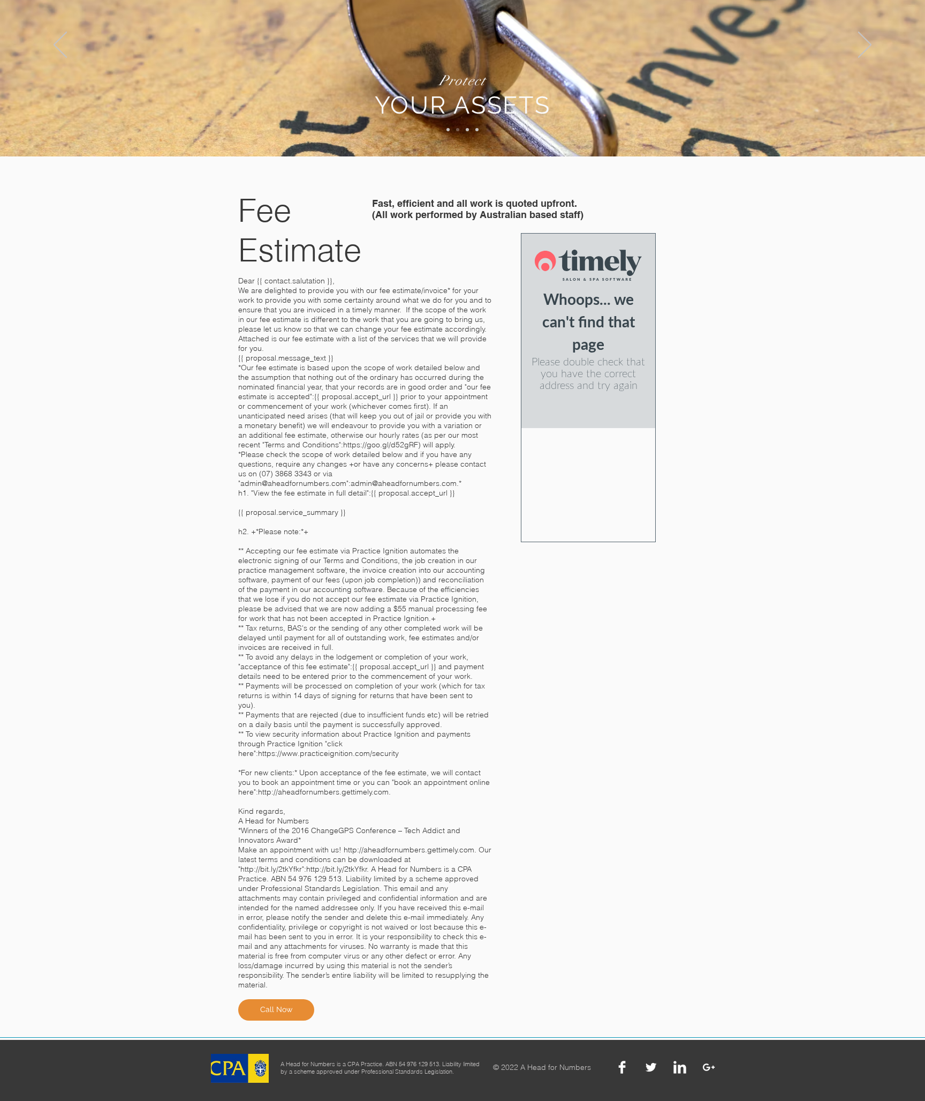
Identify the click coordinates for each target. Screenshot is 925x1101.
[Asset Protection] (457, 129)
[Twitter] (651, 1067)
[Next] (864, 45)
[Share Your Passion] (467, 129)
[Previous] (60, 45)
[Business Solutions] (448, 129)
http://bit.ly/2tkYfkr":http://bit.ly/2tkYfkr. (304, 869)
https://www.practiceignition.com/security (328, 753)
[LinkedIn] (679, 1067)
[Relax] (477, 129)
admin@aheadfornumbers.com (293, 483)
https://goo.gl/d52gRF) (382, 445)
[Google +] (708, 1067)
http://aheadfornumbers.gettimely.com (323, 792)
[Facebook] (622, 1067)
